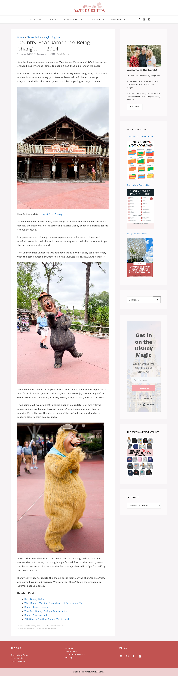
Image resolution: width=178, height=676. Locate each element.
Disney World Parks (19, 655)
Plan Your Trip (71, 20)
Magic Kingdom (52, 37)
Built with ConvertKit (154, 404)
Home (20, 37)
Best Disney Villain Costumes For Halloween (38, 628)
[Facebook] (139, 19)
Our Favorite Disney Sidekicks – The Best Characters (41, 626)
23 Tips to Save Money (137, 234)
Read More (135, 107)
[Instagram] (144, 19)
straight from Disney (50, 214)
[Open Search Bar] (132, 19)
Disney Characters (18, 661)
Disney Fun (116, 20)
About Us (69, 648)
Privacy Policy (71, 651)
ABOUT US (53, 20)
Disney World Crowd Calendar (140, 136)
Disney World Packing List (138, 185)
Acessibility (80, 654)
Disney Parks (95, 20)
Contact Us (69, 654)
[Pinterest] (148, 19)
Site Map (68, 657)
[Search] (157, 300)
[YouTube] (140, 656)
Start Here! (36, 20)
